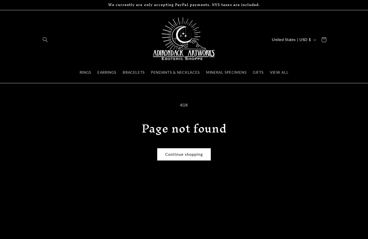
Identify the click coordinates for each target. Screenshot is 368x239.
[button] (45, 40)
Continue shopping (184, 154)
